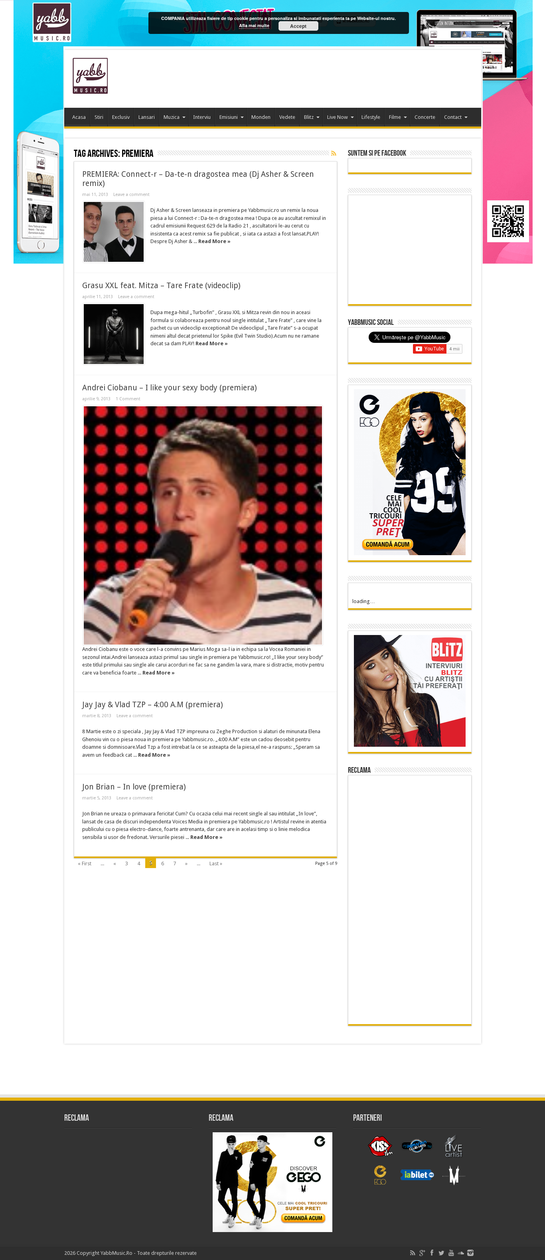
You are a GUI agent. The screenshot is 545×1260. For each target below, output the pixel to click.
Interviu (202, 117)
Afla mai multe (254, 25)
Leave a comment (131, 194)
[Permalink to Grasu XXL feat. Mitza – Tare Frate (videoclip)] (114, 334)
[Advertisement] (330, 76)
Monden (261, 117)
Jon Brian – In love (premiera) (134, 786)
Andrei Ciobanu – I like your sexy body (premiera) (169, 387)
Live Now (337, 117)
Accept (298, 26)
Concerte (425, 117)
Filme (395, 117)
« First (84, 863)
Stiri (99, 117)
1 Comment (128, 399)
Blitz (309, 117)
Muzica (172, 117)
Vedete (287, 117)
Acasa (79, 117)
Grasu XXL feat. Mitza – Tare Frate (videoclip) (161, 285)
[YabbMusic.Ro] (90, 87)
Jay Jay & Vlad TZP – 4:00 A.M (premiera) (152, 704)
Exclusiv (121, 117)
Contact (453, 117)
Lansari (146, 117)
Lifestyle (370, 117)
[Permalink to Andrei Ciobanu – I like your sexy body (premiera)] (203, 525)
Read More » (214, 241)
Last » (215, 863)
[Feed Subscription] (334, 153)
